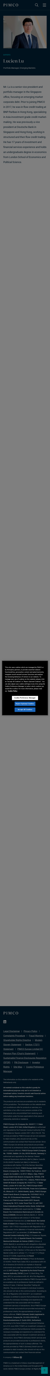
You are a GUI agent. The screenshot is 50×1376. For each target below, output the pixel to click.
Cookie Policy (12, 691)
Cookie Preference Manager (25, 698)
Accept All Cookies (25, 709)
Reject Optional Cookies (25, 704)
